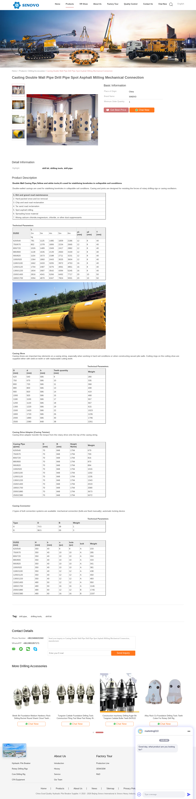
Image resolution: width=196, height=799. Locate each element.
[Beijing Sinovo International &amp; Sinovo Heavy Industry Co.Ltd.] (26, 5)
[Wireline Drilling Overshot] (75, 692)
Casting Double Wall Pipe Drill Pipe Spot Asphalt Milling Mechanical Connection (79, 71)
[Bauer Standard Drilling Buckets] (119, 692)
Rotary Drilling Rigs (20, 769)
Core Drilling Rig (18, 774)
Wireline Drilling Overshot (75, 716)
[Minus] (189, 731)
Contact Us (148, 4)
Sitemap (110, 788)
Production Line (102, 763)
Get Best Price (118, 110)
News (94, 788)
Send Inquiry (123, 653)
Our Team (58, 780)
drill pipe (23, 616)
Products (70, 4)
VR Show (83, 4)
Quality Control (130, 4)
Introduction (59, 763)
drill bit (49, 616)
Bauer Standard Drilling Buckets (119, 716)
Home (57, 4)
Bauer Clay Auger (31, 716)
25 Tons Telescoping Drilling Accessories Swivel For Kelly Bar (164, 717)
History (57, 769)
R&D (98, 774)
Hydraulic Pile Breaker (21, 763)
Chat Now (162, 4)
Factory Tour (112, 4)
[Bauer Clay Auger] (31, 692)
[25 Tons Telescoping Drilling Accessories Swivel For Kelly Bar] (163, 692)
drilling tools (36, 616)
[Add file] (139, 794)
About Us (97, 4)
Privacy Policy (130, 788)
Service (57, 774)
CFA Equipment (18, 780)
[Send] (189, 794)
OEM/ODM (100, 769)
